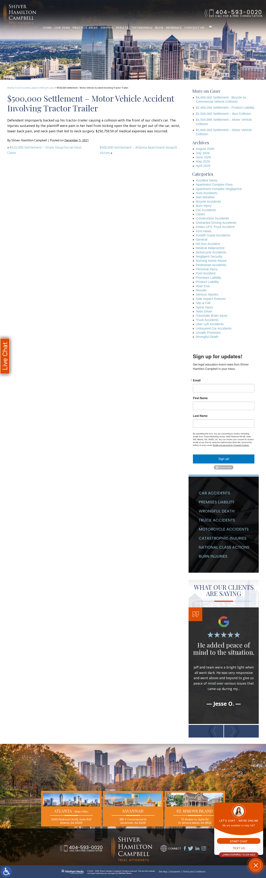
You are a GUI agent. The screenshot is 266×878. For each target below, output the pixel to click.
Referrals (173, 27)
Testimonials (141, 27)
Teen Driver (204, 311)
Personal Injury (207, 269)
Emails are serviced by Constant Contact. (231, 445)
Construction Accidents (212, 218)
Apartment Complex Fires (214, 184)
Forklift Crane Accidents (213, 235)
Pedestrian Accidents (211, 265)
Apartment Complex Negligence (219, 189)
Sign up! (223, 458)
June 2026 (203, 157)
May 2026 (203, 161)
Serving (107, 27)
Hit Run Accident (208, 244)
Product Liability (207, 282)
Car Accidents (206, 210)
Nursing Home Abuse (211, 260)
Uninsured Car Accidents (214, 328)
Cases (51, 87)
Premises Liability (208, 277)
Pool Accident (206, 273)
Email (196, 380)
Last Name (200, 415)
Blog (159, 27)
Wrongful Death (207, 337)
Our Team (62, 27)
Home (47, 27)
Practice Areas (85, 27)
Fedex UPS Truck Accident (215, 227)
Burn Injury (204, 206)
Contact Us (194, 27)
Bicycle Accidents (208, 201)
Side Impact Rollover (211, 299)
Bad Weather (205, 197)
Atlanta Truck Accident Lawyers (23, 87)
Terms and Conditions (194, 871)
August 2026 (205, 149)
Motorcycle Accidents (211, 252)
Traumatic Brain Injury (211, 315)
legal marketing (97, 873)
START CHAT (239, 841)
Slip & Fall (203, 303)
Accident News (206, 180)
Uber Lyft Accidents (210, 324)
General (201, 239)
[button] (206, 731)
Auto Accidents (206, 193)
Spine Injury (204, 307)
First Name (200, 398)
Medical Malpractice (210, 248)
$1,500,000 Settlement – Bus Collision (223, 114)
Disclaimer (175, 871)
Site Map (163, 871)
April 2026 (203, 166)
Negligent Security (209, 256)
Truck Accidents (207, 320)
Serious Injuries (207, 294)
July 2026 (203, 153)
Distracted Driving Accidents (216, 223)
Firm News (203, 231)
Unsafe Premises (208, 332)
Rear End (203, 286)
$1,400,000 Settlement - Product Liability (225, 107)
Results (122, 27)
